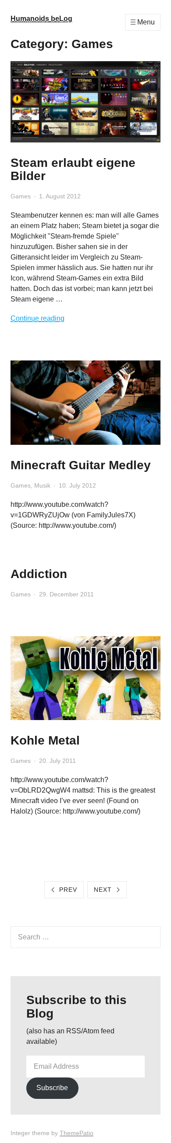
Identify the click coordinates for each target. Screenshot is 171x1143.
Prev (68, 889)
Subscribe (52, 1087)
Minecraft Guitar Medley (81, 465)
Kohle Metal (45, 740)
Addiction (39, 574)
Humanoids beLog (41, 18)
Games (21, 196)
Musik (42, 485)
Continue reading (37, 318)
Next (103, 889)
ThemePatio (76, 1132)
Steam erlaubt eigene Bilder (73, 169)
